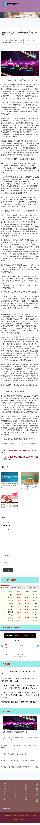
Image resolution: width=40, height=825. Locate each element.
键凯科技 (10, 609)
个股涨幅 (4, 587)
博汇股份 (10, 598)
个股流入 (21, 587)
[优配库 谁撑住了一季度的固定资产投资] (20, 723)
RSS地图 (26, 816)
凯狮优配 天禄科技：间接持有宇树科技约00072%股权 (19, 767)
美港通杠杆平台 (5, 791)
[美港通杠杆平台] (11, 4)
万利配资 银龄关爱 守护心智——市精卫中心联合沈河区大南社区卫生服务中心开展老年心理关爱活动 (19, 686)
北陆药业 (10, 612)
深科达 (10, 618)
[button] (2, 645)
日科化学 (10, 615)
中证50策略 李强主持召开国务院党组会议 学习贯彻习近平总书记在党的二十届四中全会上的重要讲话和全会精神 (20, 695)
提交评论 (8, 570)
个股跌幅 (13, 587)
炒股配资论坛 (15, 790)
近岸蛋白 (10, 606)
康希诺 (10, 603)
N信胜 (10, 595)
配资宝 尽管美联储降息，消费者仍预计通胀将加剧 (19, 702)
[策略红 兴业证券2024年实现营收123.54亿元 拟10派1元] (9, 477)
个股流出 (29, 587)
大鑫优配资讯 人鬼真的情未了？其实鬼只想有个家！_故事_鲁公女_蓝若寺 (18, 679)
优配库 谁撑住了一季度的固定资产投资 (15, 732)
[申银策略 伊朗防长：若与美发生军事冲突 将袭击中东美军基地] (30, 477)
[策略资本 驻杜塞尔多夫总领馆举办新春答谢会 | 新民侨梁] (9, 497)
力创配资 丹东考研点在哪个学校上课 (13, 754)
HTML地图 (32, 816)
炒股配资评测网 (26, 791)
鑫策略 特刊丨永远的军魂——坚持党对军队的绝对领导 (19, 760)
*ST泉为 (10, 621)
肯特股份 (10, 601)
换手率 (36, 587)
